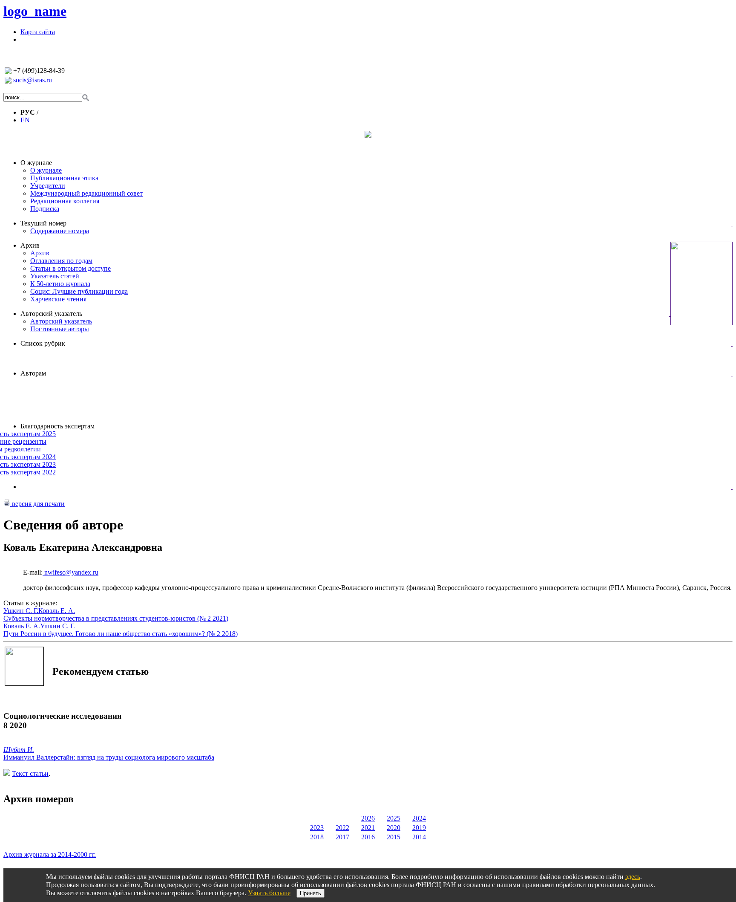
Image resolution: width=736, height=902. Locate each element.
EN (25, 120)
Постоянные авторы (59, 328)
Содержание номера (59, 230)
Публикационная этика (64, 178)
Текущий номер (43, 223)
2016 (368, 837)
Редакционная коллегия (64, 201)
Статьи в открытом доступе (70, 268)
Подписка (44, 208)
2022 (342, 827)
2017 (342, 837)
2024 (419, 818)
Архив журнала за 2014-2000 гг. (49, 854)
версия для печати (37, 503)
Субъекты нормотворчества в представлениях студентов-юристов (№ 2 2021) (115, 618)
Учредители (47, 185)
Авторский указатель (51, 313)
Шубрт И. (18, 749)
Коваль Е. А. (56, 610)
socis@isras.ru (32, 80)
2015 (393, 837)
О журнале (36, 162)
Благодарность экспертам (57, 426)
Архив (30, 245)
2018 (317, 837)
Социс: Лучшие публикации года (79, 291)
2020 (393, 827)
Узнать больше (269, 892)
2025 (393, 818)
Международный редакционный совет (86, 193)
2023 (317, 827)
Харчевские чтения (58, 299)
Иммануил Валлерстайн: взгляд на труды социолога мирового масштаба (108, 757)
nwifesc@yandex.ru (70, 572)
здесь (632, 876)
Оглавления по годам (61, 260)
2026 (368, 818)
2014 (419, 837)
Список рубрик (42, 343)
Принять (310, 893)
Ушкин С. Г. (20, 610)
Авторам (33, 373)
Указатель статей (54, 276)
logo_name (34, 11)
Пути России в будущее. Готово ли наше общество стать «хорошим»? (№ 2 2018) (120, 633)
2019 (419, 827)
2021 (368, 827)
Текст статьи (30, 773)
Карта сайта (37, 31)
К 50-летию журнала (60, 283)
